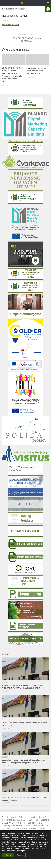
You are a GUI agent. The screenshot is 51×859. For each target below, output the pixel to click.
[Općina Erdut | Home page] (22, 3)
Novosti (5, 682)
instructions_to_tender (10, 25)
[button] (48, 9)
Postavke (20, 855)
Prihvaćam (8, 855)
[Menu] (48, 3)
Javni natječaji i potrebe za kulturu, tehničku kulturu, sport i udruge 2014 (36, 70)
